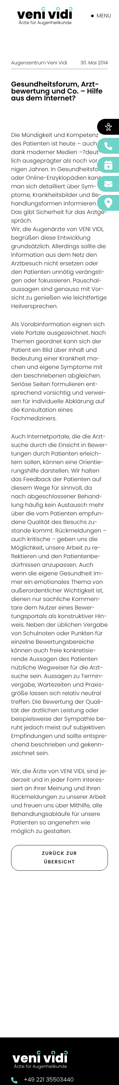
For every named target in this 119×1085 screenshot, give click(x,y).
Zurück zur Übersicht (59, 858)
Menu (104, 15)
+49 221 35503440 (49, 1080)
